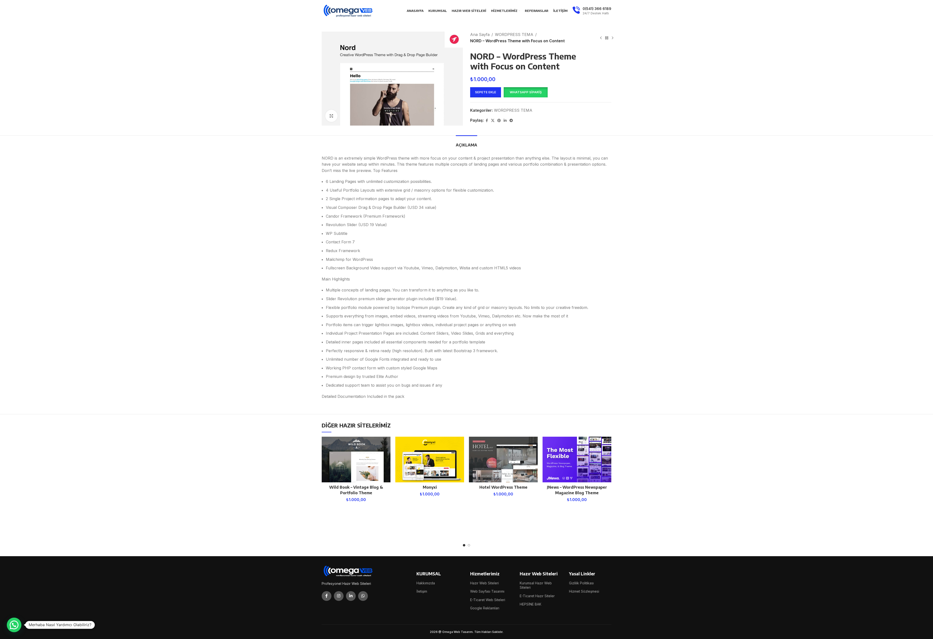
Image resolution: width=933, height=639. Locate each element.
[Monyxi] (429, 460)
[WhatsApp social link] (363, 596)
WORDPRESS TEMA (514, 34)
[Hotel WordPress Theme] (503, 460)
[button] (525, 92)
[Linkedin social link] (505, 120)
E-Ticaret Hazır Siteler (537, 596)
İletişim (421, 591)
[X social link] (493, 120)
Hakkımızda (425, 583)
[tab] (466, 142)
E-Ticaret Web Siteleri (487, 600)
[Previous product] (601, 38)
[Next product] (612, 38)
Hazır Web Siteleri (484, 583)
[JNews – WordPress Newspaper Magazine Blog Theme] (577, 460)
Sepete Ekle (485, 92)
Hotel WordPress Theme (503, 487)
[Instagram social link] (339, 596)
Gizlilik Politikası (581, 583)
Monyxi (430, 487)
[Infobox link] (591, 11)
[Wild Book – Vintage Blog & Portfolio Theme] (356, 460)
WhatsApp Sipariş (526, 92)
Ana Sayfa (480, 34)
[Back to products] (607, 38)
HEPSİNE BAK (530, 604)
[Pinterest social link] (499, 120)
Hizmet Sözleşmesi (584, 591)
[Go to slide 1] (464, 545)
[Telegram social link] (511, 120)
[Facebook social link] (487, 120)
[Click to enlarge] (331, 116)
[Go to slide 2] (469, 545)
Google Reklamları (484, 608)
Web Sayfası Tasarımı (487, 591)
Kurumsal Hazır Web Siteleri (536, 585)
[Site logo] (348, 10)
